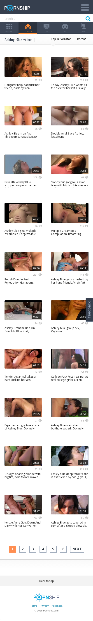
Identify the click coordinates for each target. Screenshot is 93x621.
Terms (33, 605)
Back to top (46, 581)
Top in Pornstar (61, 39)
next (77, 548)
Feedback (57, 605)
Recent (81, 39)
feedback (89, 309)
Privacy (44, 605)
